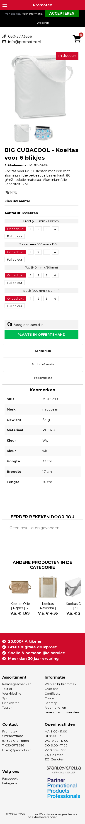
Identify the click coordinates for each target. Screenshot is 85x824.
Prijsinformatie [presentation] (43, 377)
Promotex (42, 5)
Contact (51, 698)
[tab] (43, 351)
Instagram (9, 783)
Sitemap (51, 703)
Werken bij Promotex (60, 684)
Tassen (7, 707)
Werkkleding (11, 693)
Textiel (7, 689)
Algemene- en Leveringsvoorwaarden (62, 710)
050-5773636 (20, 36)
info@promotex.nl (24, 42)
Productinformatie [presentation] (43, 364)
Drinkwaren (10, 703)
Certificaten (53, 693)
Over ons (51, 689)
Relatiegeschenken (16, 684)
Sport (6, 698)
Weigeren (43, 22)
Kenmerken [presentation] (43, 350)
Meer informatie (32, 13)
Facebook (10, 778)
